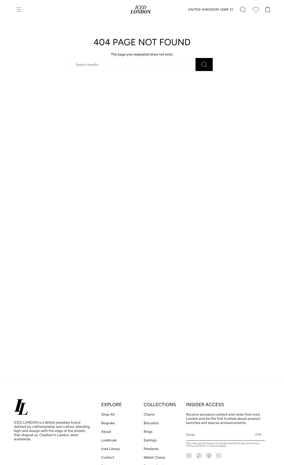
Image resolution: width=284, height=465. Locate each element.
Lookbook (108, 440)
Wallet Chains (154, 457)
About (106, 431)
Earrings (150, 440)
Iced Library (110, 449)
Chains (149, 414)
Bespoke (108, 423)
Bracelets (151, 423)
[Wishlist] (255, 9)
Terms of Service (209, 445)
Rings (148, 431)
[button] (243, 9)
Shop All (108, 414)
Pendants (151, 449)
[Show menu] (19, 9)
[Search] (204, 64)
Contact (107, 457)
